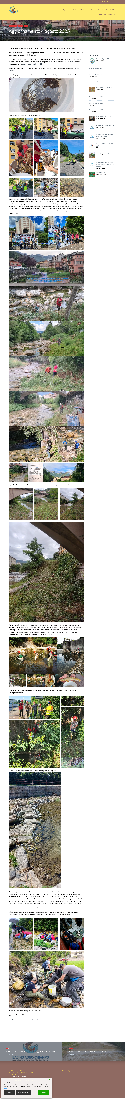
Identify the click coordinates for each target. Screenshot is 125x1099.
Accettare (43, 1092)
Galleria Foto (83, 10)
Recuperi (26, 25)
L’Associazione (47, 10)
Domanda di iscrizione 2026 (107, 14)
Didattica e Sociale (13, 25)
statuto (42, 908)
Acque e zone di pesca (61, 10)
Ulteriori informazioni (9, 1088)
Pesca (92, 10)
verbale (70, 62)
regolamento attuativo (55, 908)
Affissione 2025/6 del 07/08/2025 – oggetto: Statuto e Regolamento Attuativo (38, 1051)
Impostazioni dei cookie (23, 1092)
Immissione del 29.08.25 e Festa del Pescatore (87, 1051)
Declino (9, 1092)
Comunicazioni (102, 10)
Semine (39, 1020)
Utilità (112, 10)
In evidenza (20, 25)
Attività (73, 10)
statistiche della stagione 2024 (32, 64)
